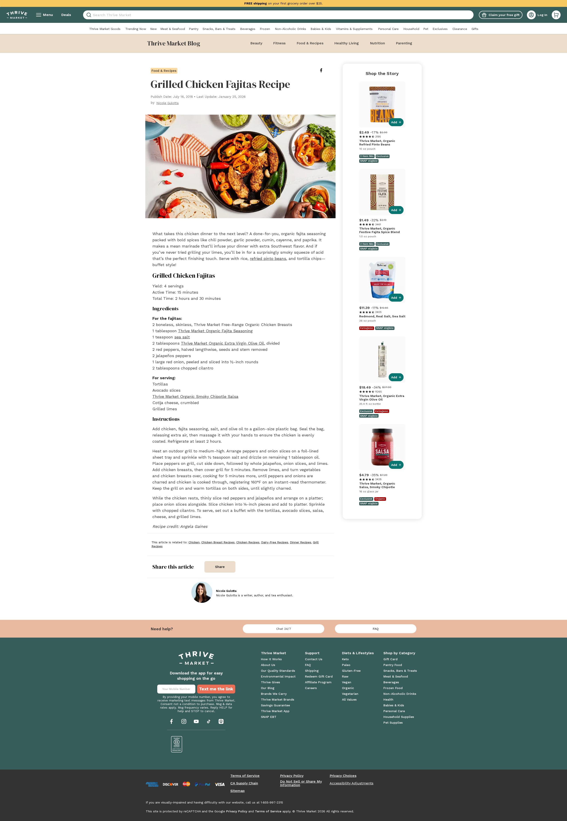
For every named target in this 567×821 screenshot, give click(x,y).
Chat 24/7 (283, 628)
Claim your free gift (504, 15)
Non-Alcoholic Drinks (290, 29)
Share (220, 567)
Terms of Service (245, 776)
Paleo (346, 665)
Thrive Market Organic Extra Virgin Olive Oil (222, 343)
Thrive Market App (275, 711)
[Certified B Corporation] (176, 744)
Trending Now (135, 29)
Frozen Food (393, 688)
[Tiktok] (208, 721)
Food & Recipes (310, 43)
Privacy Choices (343, 776)
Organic (348, 688)
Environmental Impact (278, 676)
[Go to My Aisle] (16, 15)
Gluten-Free (351, 670)
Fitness (279, 43)
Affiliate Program (318, 682)
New (153, 29)
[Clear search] (472, 14)
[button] (556, 14)
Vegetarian (350, 693)
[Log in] (531, 14)
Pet (425, 29)
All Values (349, 699)
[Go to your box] (556, 14)
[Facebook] (171, 721)
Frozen (265, 29)
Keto (345, 659)
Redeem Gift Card (319, 676)
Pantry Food (392, 665)
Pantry (193, 29)
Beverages (247, 29)
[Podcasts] (221, 721)
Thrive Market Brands (277, 699)
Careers (311, 688)
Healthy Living (346, 43)
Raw (345, 676)
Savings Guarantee (275, 705)
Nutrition (377, 43)
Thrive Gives (270, 682)
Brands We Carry (274, 693)
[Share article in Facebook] (324, 70)
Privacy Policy (291, 776)
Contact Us (313, 659)
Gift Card (390, 659)
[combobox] (278, 14)
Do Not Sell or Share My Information (301, 783)
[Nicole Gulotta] (201, 592)
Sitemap (237, 791)
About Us (268, 665)
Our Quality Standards (278, 670)
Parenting (404, 43)
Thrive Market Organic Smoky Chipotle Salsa (195, 396)
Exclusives (440, 29)
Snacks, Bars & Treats (219, 29)
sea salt (182, 337)
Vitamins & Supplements (354, 29)
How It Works (271, 659)
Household (411, 29)
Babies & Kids (321, 29)
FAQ (376, 628)
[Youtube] (196, 721)
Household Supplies (398, 717)
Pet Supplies (393, 722)
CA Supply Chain (244, 783)
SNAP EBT (268, 717)
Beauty (256, 43)
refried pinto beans (268, 258)
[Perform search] (88, 15)
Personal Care (388, 29)
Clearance (459, 29)
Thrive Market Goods (104, 29)
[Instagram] (184, 721)
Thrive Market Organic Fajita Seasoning (215, 330)
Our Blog (267, 688)
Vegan (346, 682)
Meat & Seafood (172, 29)
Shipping (312, 670)
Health (388, 699)
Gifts (475, 29)
